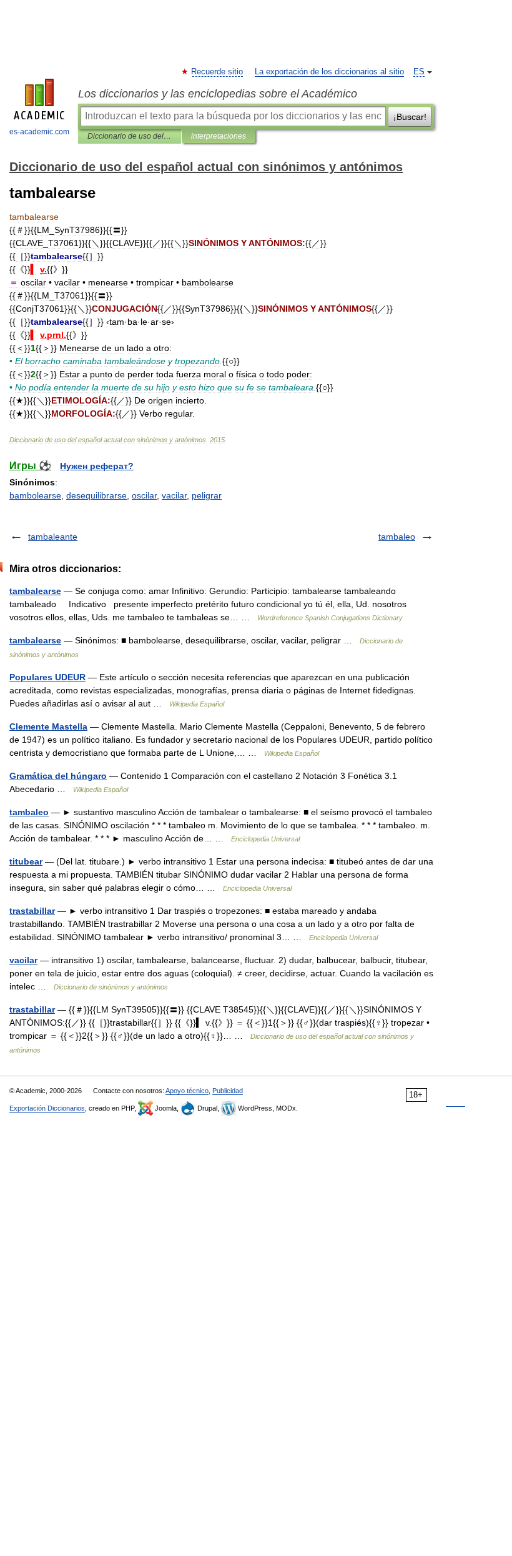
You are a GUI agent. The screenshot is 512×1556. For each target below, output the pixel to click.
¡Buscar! (409, 117)
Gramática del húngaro (58, 776)
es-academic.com (39, 131)
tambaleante (52, 537)
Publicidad (227, 1090)
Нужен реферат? (97, 466)
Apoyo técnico (187, 1090)
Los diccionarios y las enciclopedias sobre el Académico (217, 93)
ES (419, 71)
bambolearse (35, 495)
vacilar (174, 495)
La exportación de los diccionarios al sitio (329, 71)
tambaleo (396, 537)
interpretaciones (218, 136)
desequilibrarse (96, 495)
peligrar (207, 495)
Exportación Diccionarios (47, 1108)
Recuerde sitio (217, 71)
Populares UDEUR (47, 677)
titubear (25, 861)
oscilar (144, 495)
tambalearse (35, 591)
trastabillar (32, 911)
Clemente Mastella (48, 726)
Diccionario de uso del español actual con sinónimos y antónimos (129, 136)
